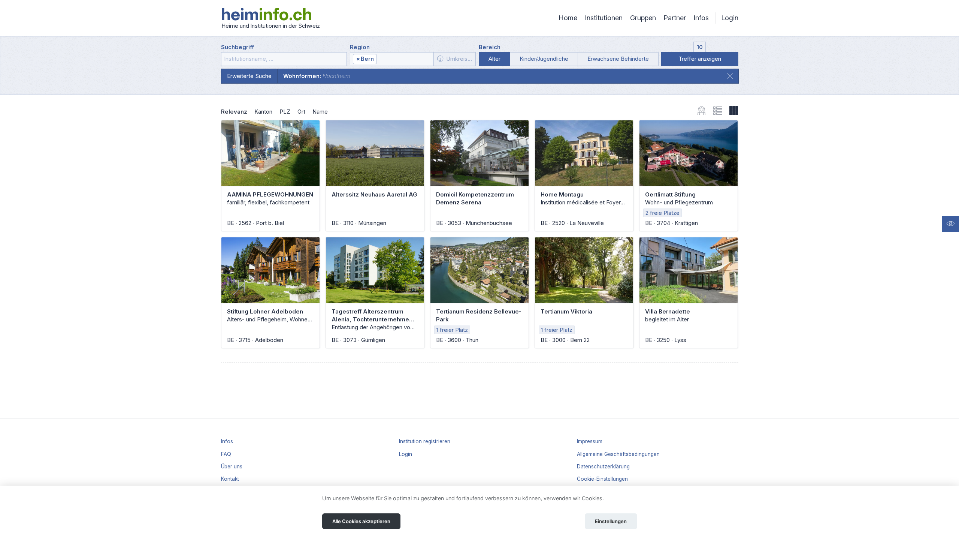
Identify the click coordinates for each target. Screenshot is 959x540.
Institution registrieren (424, 441)
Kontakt (230, 479)
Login (729, 18)
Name (320, 111)
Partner (674, 18)
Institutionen (604, 18)
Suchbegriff (237, 47)
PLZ (284, 111)
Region (360, 47)
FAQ (226, 454)
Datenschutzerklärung (603, 467)
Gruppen (643, 18)
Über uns (231, 467)
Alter (494, 58)
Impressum (589, 441)
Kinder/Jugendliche (544, 58)
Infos (701, 18)
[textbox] (405, 59)
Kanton (263, 111)
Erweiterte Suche (249, 76)
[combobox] (392, 59)
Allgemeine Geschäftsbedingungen (618, 454)
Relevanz (234, 111)
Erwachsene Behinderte (618, 58)
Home (568, 18)
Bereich (489, 47)
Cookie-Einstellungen (602, 479)
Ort (301, 111)
